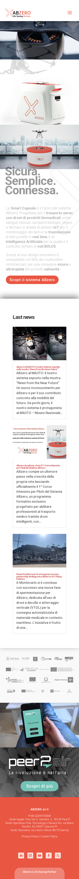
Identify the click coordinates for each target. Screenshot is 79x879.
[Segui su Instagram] (30, 855)
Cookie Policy (49, 836)
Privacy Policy (30, 836)
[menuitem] (69, 12)
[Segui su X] (58, 855)
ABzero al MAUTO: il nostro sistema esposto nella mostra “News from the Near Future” (38, 368)
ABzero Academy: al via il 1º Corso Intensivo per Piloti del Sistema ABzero (38, 466)
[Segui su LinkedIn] (21, 855)
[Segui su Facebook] (49, 855)
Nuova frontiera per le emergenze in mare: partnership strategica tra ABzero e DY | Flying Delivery (39, 576)
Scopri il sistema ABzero (32, 280)
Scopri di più (39, 786)
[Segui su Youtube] (39, 855)
